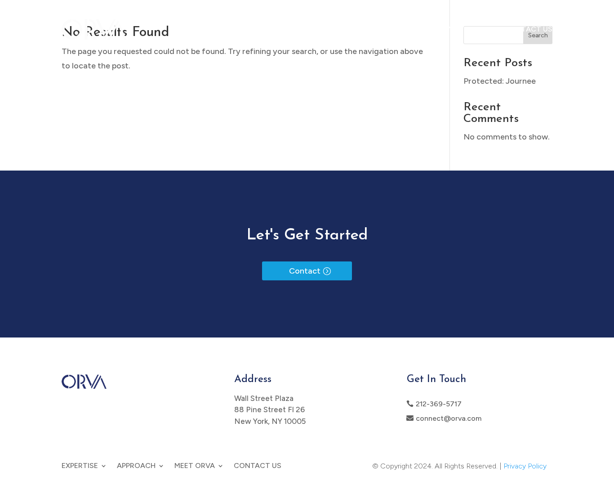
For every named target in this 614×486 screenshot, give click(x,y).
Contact (304, 271)
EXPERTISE (351, 29)
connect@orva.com (448, 418)
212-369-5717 (439, 404)
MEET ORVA (465, 29)
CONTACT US (528, 29)
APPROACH (407, 29)
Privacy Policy (525, 466)
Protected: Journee (499, 81)
